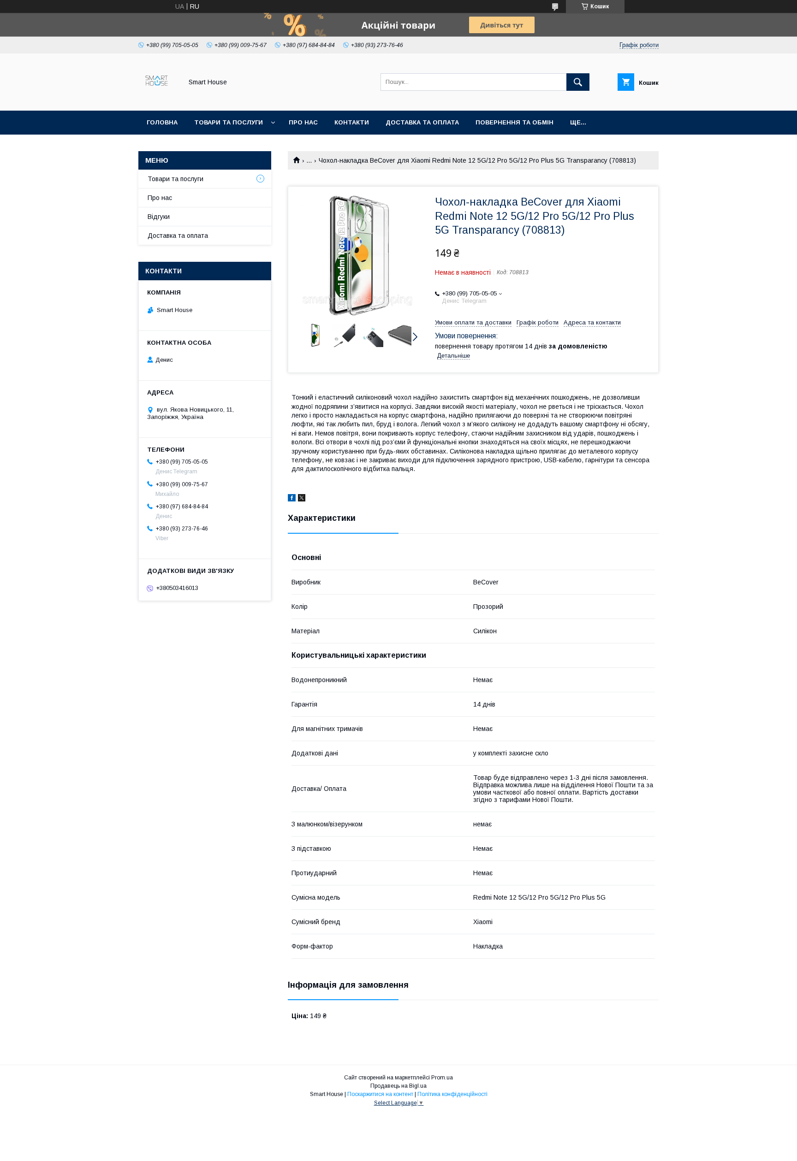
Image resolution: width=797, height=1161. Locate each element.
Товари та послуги (228, 122)
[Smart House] (158, 98)
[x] (301, 499)
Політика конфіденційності (452, 1094)
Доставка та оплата (422, 122)
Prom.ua (442, 1077)
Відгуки (159, 216)
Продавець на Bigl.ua (398, 1086)
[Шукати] (577, 82)
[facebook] (292, 499)
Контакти (351, 122)
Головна (162, 122)
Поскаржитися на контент (380, 1094)
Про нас (303, 122)
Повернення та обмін (514, 122)
